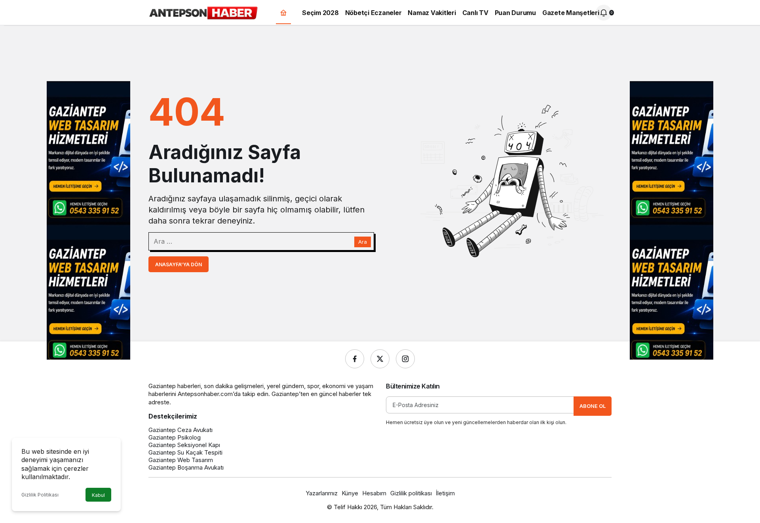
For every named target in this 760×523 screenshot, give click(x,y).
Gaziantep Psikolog (174, 437)
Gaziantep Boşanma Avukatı (186, 467)
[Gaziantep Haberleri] (203, 12)
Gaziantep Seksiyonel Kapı (184, 445)
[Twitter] (380, 358)
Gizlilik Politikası (40, 495)
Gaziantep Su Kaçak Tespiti (185, 452)
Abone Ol (593, 406)
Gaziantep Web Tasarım (180, 460)
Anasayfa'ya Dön (178, 264)
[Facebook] (354, 358)
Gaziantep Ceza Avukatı (180, 430)
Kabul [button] (98, 495)
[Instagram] (405, 358)
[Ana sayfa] (283, 13)
